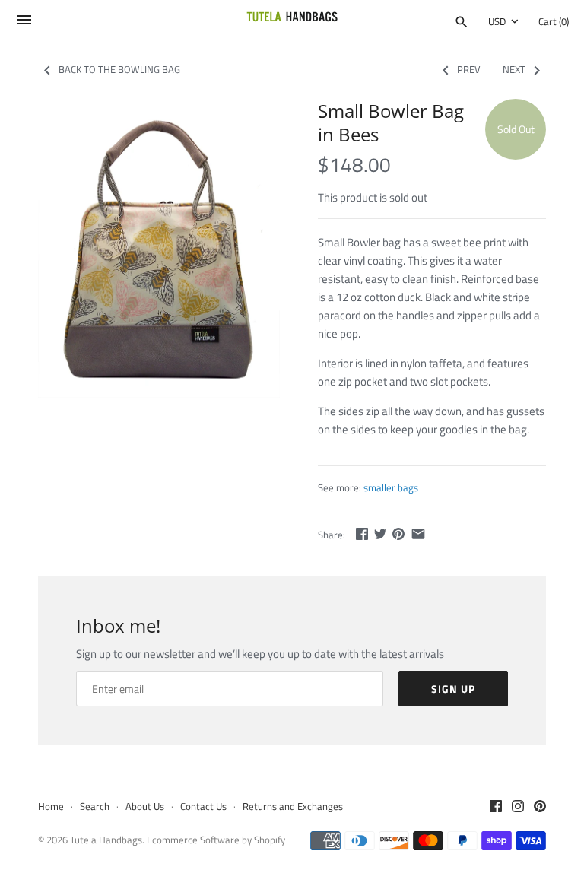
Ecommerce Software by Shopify (216, 840)
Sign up (453, 689)
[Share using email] (418, 533)
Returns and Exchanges (293, 806)
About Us (144, 806)
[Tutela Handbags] (292, 21)
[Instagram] (518, 808)
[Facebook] (496, 808)
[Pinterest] (540, 808)
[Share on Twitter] (380, 533)
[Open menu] (24, 24)
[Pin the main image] (398, 533)
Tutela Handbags (106, 840)
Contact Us (203, 806)
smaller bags (390, 488)
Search (95, 806)
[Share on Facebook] (362, 533)
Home (51, 806)
